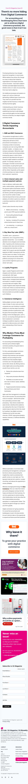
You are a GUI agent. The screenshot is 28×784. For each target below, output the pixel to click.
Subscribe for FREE (22, 759)
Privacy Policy (19, 756)
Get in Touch (4, 749)
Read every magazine (21, 751)
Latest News (19, 749)
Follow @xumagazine (21, 762)
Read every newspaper (22, 753)
